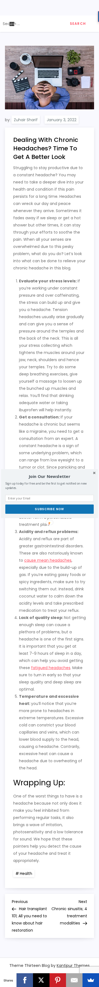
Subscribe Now (49, 509)
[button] (49, 476)
